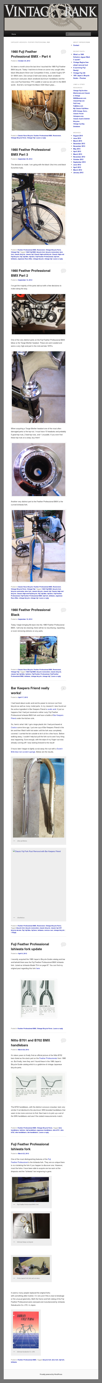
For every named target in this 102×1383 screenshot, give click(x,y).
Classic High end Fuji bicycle (27, 593)
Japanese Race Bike (25, 259)
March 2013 (77, 154)
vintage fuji (48, 259)
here (38, 968)
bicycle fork (41, 252)
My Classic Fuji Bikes (80, 108)
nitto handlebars (21, 1132)
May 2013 (76, 149)
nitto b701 (56, 1130)
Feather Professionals (48, 1058)
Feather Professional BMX (43, 135)
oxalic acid (52, 709)
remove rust (48, 930)
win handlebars (32, 1132)
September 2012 (79, 162)
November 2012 (79, 157)
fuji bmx (32, 256)
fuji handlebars (31, 1130)
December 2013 (79, 143)
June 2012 (77, 164)
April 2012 (77, 167)
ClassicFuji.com (79, 101)
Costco (14, 727)
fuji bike (25, 256)
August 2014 (78, 135)
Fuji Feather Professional (44, 256)
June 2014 (77, 138)
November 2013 (79, 146)
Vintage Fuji (31, 138)
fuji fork (56, 256)
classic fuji (29, 254)
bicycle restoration (52, 252)
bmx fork (28, 591)
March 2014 (77, 141)
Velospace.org (78, 116)
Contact (76, 45)
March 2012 (77, 170)
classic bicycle (20, 254)
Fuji (21, 256)
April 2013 (77, 151)
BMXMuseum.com (79, 98)
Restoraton (57, 135)
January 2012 (78, 172)
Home (14, 34)
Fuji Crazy (76, 103)
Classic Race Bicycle (25, 135)
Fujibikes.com (78, 106)
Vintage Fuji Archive (80, 90)
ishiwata (14, 259)
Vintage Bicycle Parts (18, 138)
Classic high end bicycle (42, 254)
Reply (13, 932)
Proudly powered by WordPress (51, 1374)
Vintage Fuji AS (79, 73)
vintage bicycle (38, 259)
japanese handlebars (44, 1130)
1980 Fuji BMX (31, 252)
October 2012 (78, 159)
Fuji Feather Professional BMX (31, 596)
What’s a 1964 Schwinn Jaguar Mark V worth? (81, 57)
